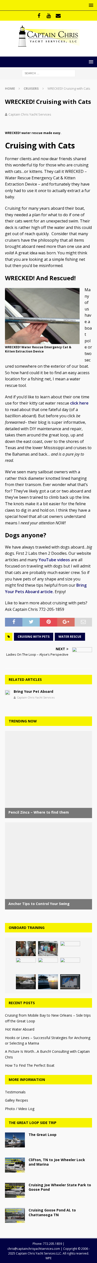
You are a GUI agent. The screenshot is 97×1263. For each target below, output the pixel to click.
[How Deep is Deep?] (70, 981)
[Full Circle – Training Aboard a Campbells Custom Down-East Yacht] (48, 965)
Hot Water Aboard (19, 1029)
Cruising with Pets (33, 636)
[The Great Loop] (15, 1139)
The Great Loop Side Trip (32, 1122)
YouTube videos (54, 559)
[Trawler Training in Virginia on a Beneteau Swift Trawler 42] (48, 948)
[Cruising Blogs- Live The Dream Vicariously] (48, 981)
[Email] (58, 16)
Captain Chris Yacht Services (29, 114)
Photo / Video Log (19, 1108)
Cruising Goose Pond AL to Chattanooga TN (52, 1212)
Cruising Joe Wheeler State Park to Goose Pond (60, 1187)
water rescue (69, 636)
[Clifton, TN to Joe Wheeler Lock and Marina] (15, 1165)
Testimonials (15, 1092)
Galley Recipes (16, 1100)
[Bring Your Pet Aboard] (7, 692)
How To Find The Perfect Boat (29, 1065)
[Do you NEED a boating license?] (70, 965)
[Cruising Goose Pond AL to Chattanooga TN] (15, 1215)
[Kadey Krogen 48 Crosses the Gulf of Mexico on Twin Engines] (26, 948)
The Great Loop (42, 1134)
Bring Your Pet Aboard (33, 691)
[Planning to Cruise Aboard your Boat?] (70, 948)
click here (79, 403)
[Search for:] (48, 72)
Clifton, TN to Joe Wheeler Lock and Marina (57, 1162)
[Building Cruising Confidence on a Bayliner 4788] (26, 981)
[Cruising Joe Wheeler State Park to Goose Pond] (15, 1190)
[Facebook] (39, 16)
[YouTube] (48, 16)
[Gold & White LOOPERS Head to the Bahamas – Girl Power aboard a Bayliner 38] (26, 965)
